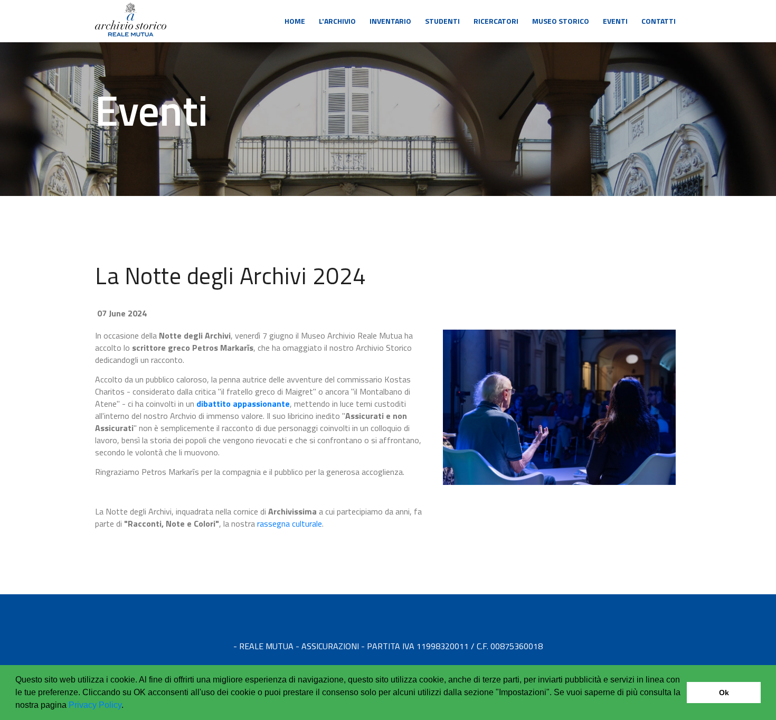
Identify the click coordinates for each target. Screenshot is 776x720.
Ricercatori (496, 20)
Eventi (615, 20)
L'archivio (337, 20)
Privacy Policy (95, 704)
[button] (127, 706)
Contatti (658, 20)
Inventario (390, 20)
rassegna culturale (289, 523)
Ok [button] (724, 692)
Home (295, 20)
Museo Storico (560, 20)
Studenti (442, 20)
